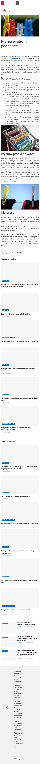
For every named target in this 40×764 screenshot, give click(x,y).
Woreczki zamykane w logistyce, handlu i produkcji (26, 623)
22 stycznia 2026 (29, 626)
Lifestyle (5, 280)
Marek (20, 626)
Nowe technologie (8, 337)
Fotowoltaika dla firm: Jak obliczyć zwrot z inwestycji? (19, 341)
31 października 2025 (7, 343)
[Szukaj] (17, 3)
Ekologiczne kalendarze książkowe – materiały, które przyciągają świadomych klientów (27, 653)
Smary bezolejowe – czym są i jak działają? (15, 314)
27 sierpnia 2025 (6, 432)
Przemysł (4, 623)
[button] (17, 10)
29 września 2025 (6, 402)
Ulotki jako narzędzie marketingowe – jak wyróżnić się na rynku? (27, 638)
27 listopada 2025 (6, 316)
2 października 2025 (6, 373)
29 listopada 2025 (6, 289)
